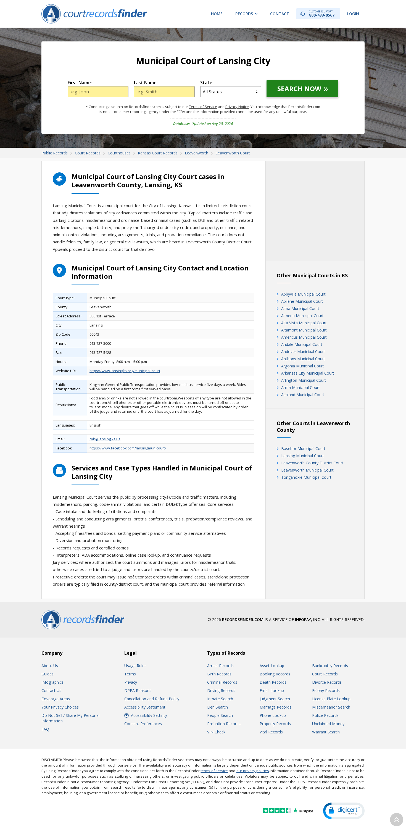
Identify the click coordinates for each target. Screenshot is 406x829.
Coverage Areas (55, 698)
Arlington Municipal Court (303, 380)
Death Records (273, 682)
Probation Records (224, 723)
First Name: (80, 82)
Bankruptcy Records (330, 665)
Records (244, 13)
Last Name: (146, 82)
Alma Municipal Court (300, 308)
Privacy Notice (237, 106)
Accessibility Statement (144, 707)
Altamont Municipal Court (304, 330)
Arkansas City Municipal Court (307, 373)
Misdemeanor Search (331, 707)
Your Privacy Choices (60, 707)
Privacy (130, 682)
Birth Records (219, 674)
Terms (130, 674)
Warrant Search (326, 732)
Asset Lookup (272, 665)
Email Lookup (272, 690)
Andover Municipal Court (303, 351)
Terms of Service (203, 106)
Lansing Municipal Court (302, 455)
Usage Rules (135, 665)
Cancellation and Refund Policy (151, 698)
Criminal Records (222, 682)
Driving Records (221, 690)
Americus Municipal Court (304, 337)
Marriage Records (275, 707)
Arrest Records (220, 665)
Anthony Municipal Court (303, 358)
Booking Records (275, 674)
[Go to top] (396, 819)
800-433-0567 (321, 14)
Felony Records (326, 690)
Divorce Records (327, 682)
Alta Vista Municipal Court (304, 322)
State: (206, 82)
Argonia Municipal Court (302, 366)
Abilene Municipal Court (302, 301)
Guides (47, 674)
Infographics (52, 682)
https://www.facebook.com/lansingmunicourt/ (127, 448)
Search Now (299, 88)
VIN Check (216, 732)
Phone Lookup (273, 715)
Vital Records (271, 732)
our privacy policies (252, 770)
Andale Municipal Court (301, 344)
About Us (49, 665)
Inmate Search (220, 698)
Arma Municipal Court (300, 387)
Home (217, 13)
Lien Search (217, 707)
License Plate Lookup (331, 698)
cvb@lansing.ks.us (104, 439)
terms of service (214, 770)
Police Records (325, 715)
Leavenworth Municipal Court (307, 470)
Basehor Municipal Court (303, 448)
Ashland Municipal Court (302, 394)
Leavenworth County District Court (312, 462)
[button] (344, 811)
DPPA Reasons (137, 690)
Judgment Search (275, 698)
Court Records (325, 674)
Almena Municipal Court (302, 315)
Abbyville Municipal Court (303, 294)
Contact (279, 13)
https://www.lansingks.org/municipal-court (124, 371)
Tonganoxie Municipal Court (306, 477)
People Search (220, 715)
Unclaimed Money (328, 723)
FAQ (45, 729)
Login (353, 13)
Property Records (275, 723)
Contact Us (51, 690)
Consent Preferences (143, 723)
